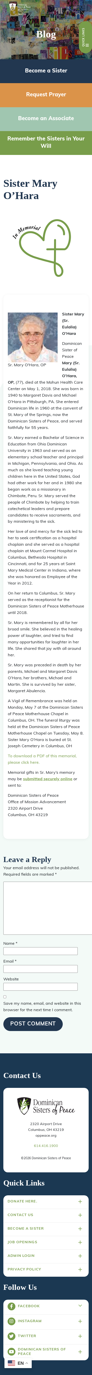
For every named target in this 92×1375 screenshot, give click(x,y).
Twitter (27, 1336)
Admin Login (21, 1256)
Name (10, 944)
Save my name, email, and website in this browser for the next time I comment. (42, 1007)
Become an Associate (46, 118)
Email (10, 962)
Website (11, 980)
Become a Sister (46, 71)
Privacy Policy (24, 1269)
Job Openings (22, 1242)
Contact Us (20, 1215)
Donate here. (22, 1201)
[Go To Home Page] (46, 1106)
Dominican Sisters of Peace (42, 1352)
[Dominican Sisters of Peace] (20, 10)
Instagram (30, 1321)
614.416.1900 (46, 1146)
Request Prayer (46, 95)
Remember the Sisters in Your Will (46, 142)
